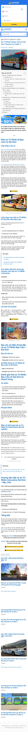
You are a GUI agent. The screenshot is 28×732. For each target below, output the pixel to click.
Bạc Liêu (3, 554)
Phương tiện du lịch (5, 39)
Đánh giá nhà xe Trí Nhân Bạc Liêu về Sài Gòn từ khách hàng (14, 98)
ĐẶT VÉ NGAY (14, 191)
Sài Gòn (7, 554)
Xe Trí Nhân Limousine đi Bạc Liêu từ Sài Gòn (12, 164)
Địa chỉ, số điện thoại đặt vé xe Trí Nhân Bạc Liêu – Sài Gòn (14, 89)
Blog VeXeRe (4, 529)
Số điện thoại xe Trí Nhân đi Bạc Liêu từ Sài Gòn (14, 94)
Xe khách (19, 39)
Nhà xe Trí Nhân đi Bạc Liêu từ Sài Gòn (12, 75)
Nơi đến (6, 11)
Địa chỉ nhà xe (8, 91)
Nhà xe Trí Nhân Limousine (8, 149)
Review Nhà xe (13, 39)
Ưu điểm (7, 101)
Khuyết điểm (8, 103)
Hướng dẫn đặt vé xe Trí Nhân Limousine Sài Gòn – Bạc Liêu (14, 109)
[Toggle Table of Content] (24, 73)
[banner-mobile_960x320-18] (14, 119)
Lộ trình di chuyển (9, 86)
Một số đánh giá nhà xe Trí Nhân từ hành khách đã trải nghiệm (14, 105)
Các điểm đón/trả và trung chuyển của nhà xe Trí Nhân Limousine (15, 83)
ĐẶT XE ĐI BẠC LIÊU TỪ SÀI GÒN (14, 546)
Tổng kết (5, 112)
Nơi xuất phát (7, 7)
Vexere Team (5, 47)
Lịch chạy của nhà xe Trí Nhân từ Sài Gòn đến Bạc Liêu (15, 79)
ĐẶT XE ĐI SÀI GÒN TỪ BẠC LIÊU (14, 550)
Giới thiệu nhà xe (8, 77)
